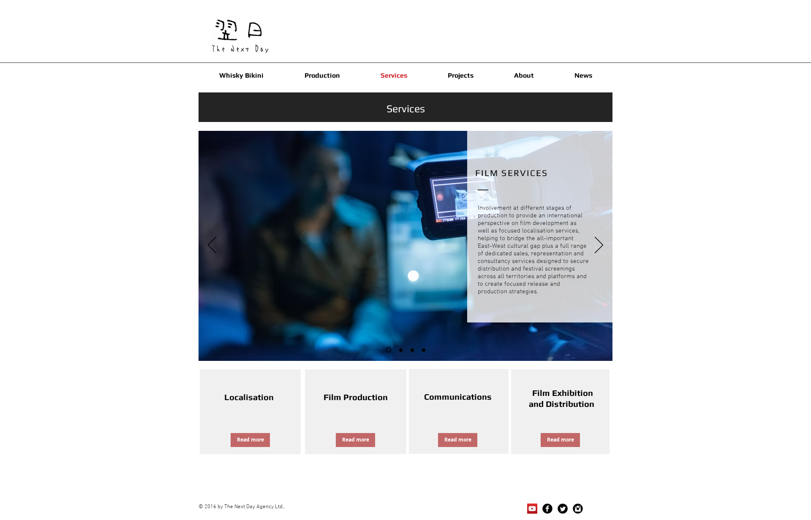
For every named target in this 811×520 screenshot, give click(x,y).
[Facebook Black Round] (547, 509)
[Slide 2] (412, 350)
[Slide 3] (423, 350)
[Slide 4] (401, 350)
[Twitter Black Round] (563, 509)
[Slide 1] (388, 350)
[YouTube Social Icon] (532, 509)
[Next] (599, 246)
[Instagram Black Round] (578, 509)
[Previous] (212, 246)
